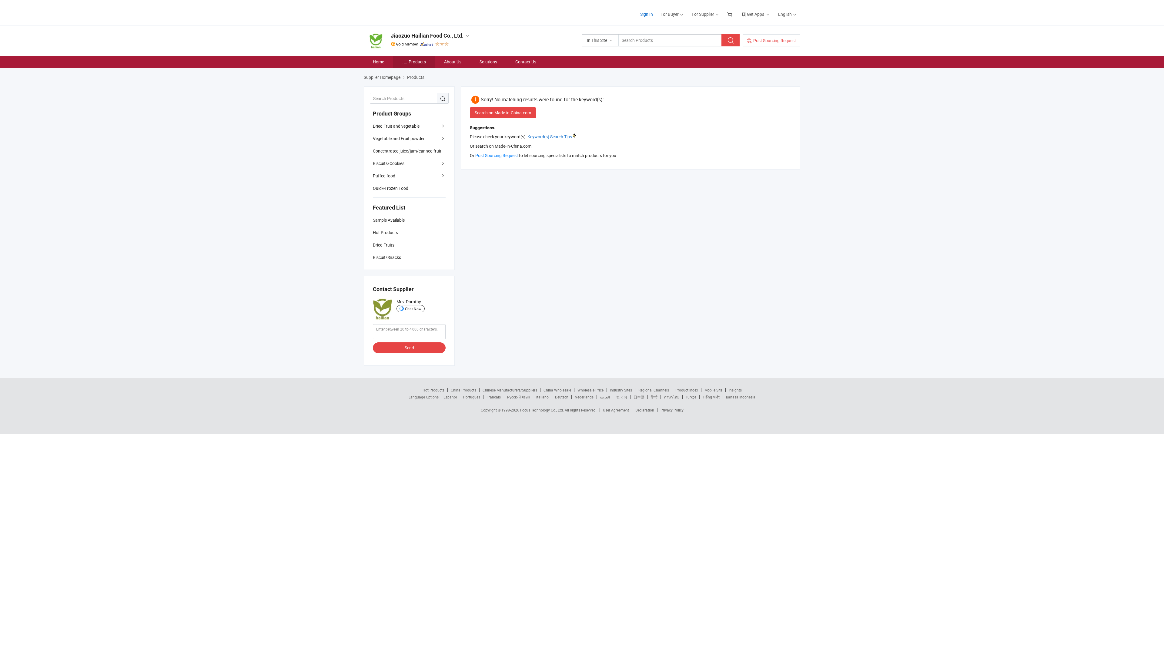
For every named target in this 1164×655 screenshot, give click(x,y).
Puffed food (384, 176)
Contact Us (525, 62)
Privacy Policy (672, 410)
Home (378, 62)
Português (471, 397)
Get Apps (755, 14)
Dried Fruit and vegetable (396, 126)
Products (417, 62)
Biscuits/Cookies (388, 163)
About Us (452, 62)
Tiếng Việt (711, 397)
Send (409, 348)
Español (450, 397)
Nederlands (584, 397)
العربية (605, 397)
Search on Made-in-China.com (503, 113)
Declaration (644, 410)
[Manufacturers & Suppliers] (403, 12)
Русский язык (518, 397)
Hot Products (433, 390)
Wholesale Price (590, 390)
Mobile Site (713, 390)
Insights (735, 390)
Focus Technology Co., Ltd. (542, 410)
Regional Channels (653, 390)
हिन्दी (654, 397)
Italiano (542, 397)
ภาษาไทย (671, 397)
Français (494, 397)
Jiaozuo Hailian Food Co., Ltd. (427, 35)
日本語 (639, 397)
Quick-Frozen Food (390, 188)
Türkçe (691, 397)
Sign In (646, 14)
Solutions (488, 62)
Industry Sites (621, 390)
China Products (463, 390)
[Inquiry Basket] (730, 14)
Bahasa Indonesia (740, 397)
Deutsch (561, 397)
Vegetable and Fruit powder (399, 138)
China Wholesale (557, 390)
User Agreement (616, 410)
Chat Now (413, 308)
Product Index (686, 390)
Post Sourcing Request (774, 40)
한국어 (621, 397)
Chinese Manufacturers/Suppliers (510, 390)
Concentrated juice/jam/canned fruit (407, 151)
